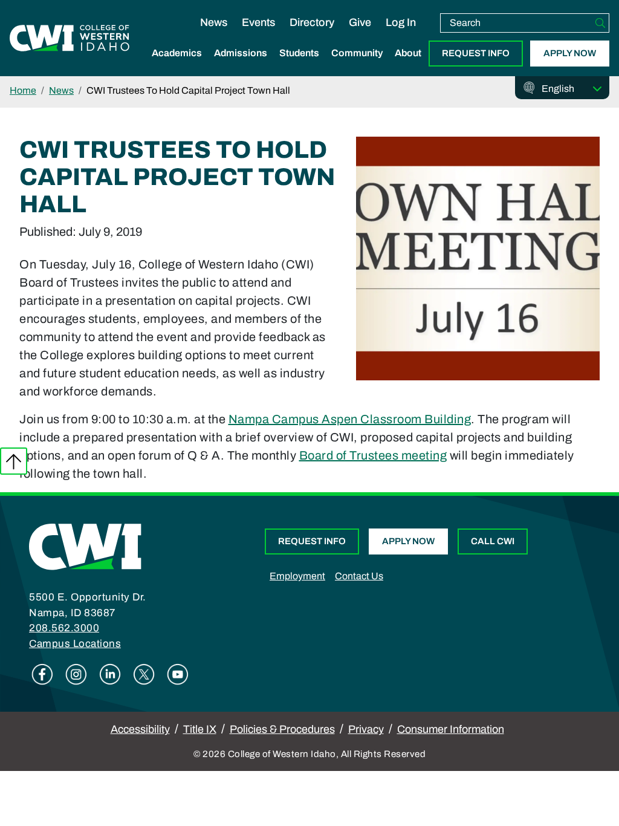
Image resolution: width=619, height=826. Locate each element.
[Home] (85, 546)
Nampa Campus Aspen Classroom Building (350, 419)
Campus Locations (75, 643)
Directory (312, 22)
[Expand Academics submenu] (177, 65)
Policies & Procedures (282, 729)
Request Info (476, 53)
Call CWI (492, 541)
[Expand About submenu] (408, 65)
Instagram (76, 674)
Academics (177, 53)
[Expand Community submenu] (357, 65)
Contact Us (359, 576)
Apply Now (569, 53)
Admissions (240, 53)
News (213, 22)
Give (360, 22)
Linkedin (110, 674)
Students (299, 53)
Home (23, 90)
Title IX (199, 729)
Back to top (13, 461)
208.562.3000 (64, 628)
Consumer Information (450, 729)
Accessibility (140, 729)
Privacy (366, 729)
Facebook (42, 674)
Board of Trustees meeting (373, 455)
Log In (401, 22)
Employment (297, 576)
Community (357, 53)
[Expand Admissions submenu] (240, 65)
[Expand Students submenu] (299, 65)
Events (258, 22)
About (408, 53)
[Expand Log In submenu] (400, 35)
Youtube (177, 674)
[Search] (600, 23)
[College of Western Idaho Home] (69, 38)
